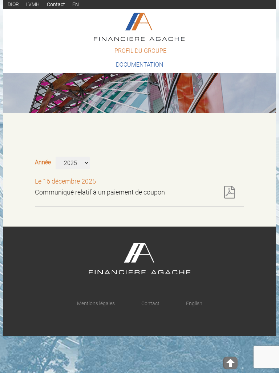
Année (43, 162)
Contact (56, 4)
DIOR (13, 4)
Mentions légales (96, 303)
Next (269, 106)
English (194, 303)
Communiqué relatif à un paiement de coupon (100, 192)
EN (75, 4)
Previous (256, 106)
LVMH (33, 4)
